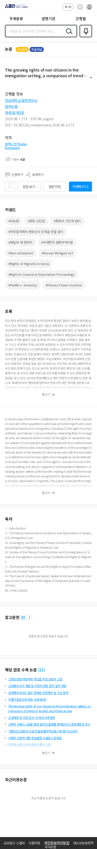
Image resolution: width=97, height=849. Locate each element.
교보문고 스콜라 (14, 843)
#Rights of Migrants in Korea (28, 263)
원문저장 (54, 186)
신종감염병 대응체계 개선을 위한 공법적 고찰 (35, 679)
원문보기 (29, 186)
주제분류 (16, 18)
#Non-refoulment (20, 253)
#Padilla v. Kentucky (22, 285)
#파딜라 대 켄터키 (20, 242)
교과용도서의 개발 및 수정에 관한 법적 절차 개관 (37, 686)
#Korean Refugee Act (57, 253)
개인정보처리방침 (56, 842)
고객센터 (78, 9)
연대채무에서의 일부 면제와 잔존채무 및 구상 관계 (38, 693)
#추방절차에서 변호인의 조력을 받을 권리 (35, 231)
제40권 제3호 (14, 112)
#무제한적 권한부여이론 (57, 242)
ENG (89, 9)
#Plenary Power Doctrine (64, 285)
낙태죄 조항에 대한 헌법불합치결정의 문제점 (35, 738)
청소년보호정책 (83, 843)
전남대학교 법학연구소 (21, 100)
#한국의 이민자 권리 (67, 221)
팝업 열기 (29, 617)
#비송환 (13, 221)
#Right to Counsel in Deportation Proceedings (41, 274)
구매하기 (78, 186)
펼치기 (91, 79)
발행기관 (48, 18)
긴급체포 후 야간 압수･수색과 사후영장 (31, 717)
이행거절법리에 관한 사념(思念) (27, 699)
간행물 (81, 18)
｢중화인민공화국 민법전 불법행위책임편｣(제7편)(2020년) (43, 731)
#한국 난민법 (36, 221)
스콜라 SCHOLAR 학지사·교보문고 (15, 7)
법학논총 (11, 106)
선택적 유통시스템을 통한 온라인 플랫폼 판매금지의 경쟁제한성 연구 (49, 724)
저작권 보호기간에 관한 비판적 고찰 (29, 744)
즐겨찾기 (85, 36)
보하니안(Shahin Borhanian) (16, 146)
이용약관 (34, 843)
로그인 (68, 6)
